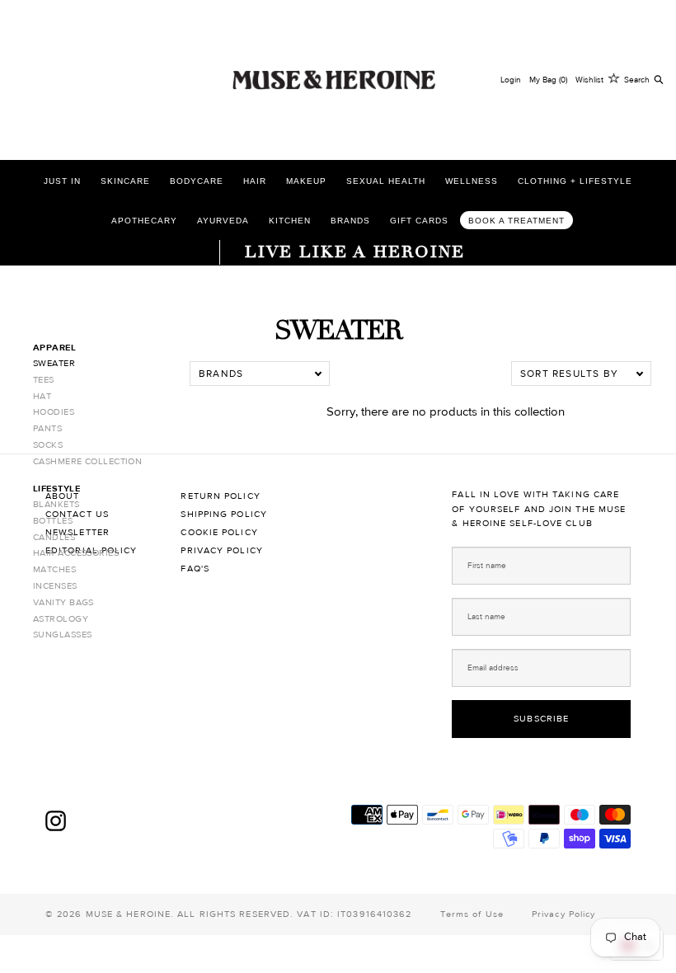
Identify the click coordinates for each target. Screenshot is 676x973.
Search (637, 79)
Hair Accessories (76, 552)
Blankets (56, 504)
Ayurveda (223, 220)
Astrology (60, 618)
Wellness (471, 181)
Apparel (54, 347)
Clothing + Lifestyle (575, 181)
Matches (54, 569)
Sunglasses (62, 634)
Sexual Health (385, 181)
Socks (48, 444)
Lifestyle (56, 488)
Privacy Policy (221, 550)
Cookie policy (219, 532)
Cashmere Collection (87, 461)
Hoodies (53, 411)
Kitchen (290, 220)
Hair (254, 181)
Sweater (54, 363)
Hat (42, 396)
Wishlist (589, 79)
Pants (47, 428)
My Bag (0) (548, 79)
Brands (350, 220)
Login (510, 79)
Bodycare (196, 181)
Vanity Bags (63, 602)
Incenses (55, 585)
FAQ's (195, 568)
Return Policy (220, 496)
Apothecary (144, 220)
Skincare (125, 181)
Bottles (53, 520)
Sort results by (569, 373)
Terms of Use (472, 914)
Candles (54, 537)
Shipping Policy (224, 514)
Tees (43, 379)
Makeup (306, 181)
